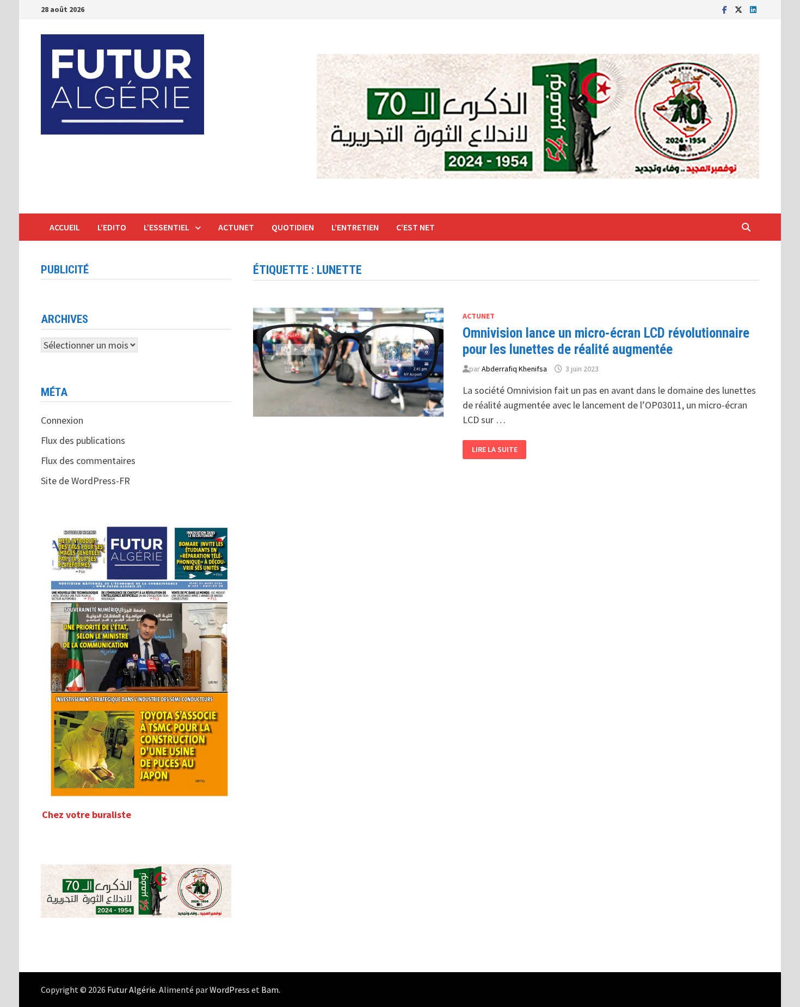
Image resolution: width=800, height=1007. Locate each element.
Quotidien (293, 227)
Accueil (65, 227)
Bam (270, 989)
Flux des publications (83, 440)
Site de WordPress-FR (85, 480)
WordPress (230, 989)
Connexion (62, 420)
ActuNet (236, 227)
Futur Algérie (131, 989)
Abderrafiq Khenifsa (514, 369)
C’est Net (415, 227)
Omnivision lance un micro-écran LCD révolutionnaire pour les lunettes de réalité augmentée (606, 341)
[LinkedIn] (753, 9)
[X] (739, 9)
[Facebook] (725, 9)
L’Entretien (355, 227)
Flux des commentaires (88, 460)
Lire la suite (499, 449)
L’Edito (111, 227)
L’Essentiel (166, 227)
